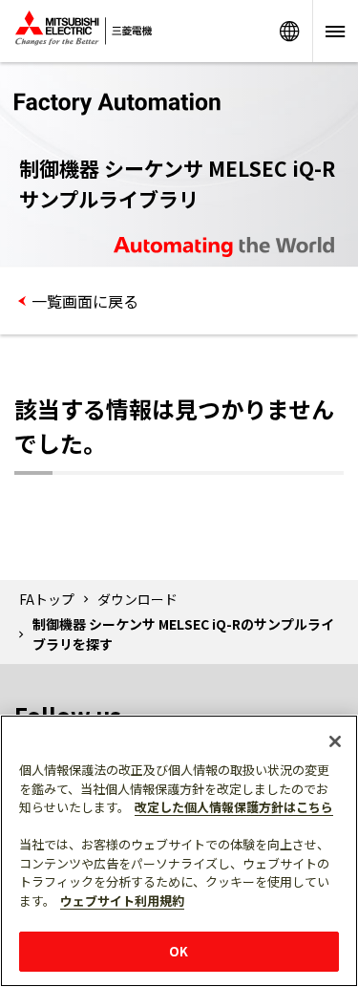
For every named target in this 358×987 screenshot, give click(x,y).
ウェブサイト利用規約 (122, 900)
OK (178, 951)
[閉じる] (335, 741)
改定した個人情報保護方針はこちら (234, 807)
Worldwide (289, 31)
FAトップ (46, 599)
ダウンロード (137, 599)
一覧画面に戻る (85, 301)
